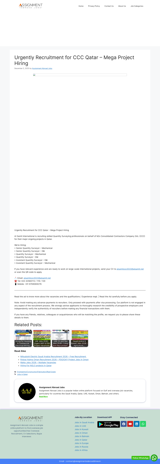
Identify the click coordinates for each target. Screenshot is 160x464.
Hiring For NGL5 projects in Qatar (36, 365)
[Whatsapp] (143, 424)
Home (81, 6)
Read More (43, 396)
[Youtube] (130, 424)
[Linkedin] (137, 424)
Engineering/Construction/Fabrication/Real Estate (36, 372)
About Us (122, 6)
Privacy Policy (94, 6)
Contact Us (109, 6)
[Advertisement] (80, 29)
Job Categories (137, 6)
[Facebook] (124, 424)
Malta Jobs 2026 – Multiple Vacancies (38, 362)
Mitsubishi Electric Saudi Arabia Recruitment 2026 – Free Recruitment (53, 356)
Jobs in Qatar (22, 374)
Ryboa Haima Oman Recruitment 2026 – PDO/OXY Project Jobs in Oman (54, 359)
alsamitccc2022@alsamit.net (130, 269)
